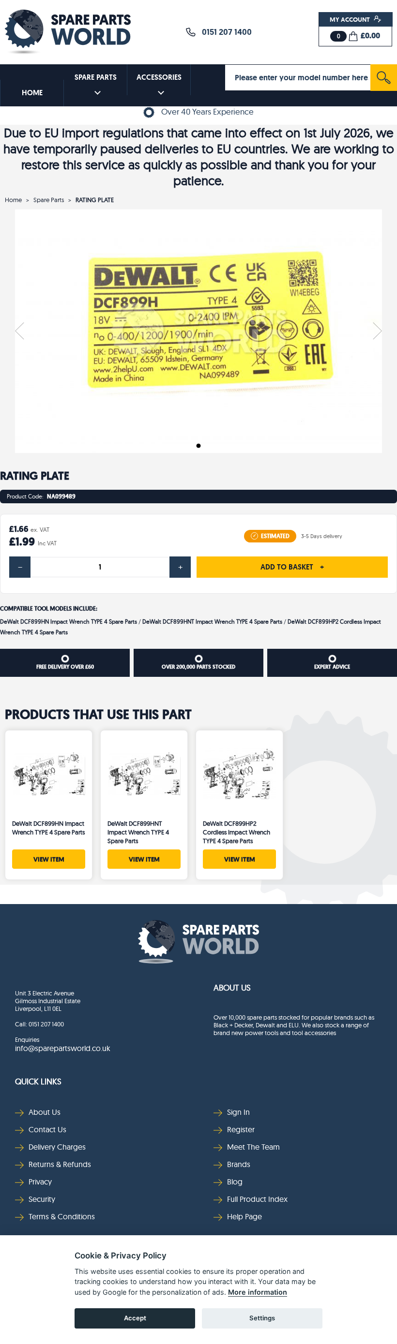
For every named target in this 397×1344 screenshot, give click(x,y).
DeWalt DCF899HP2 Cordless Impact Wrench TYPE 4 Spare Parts (236, 832)
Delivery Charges (57, 1147)
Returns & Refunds (60, 1164)
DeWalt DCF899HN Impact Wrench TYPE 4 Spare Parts (68, 621)
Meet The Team (253, 1147)
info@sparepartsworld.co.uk (62, 1048)
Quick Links (38, 1081)
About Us (232, 987)
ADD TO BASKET (292, 567)
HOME (32, 93)
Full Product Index (257, 1199)
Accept (135, 1318)
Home (13, 200)
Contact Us (47, 1129)
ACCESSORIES (159, 77)
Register (241, 1129)
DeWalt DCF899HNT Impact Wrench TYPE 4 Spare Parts (212, 621)
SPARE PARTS (96, 77)
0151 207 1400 (224, 31)
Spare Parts (48, 200)
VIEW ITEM (48, 859)
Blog (235, 1181)
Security (42, 1199)
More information (257, 1292)
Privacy (40, 1181)
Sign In (238, 1112)
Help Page (244, 1216)
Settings (262, 1318)
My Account (350, 19)
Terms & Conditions (62, 1216)
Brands (238, 1164)
